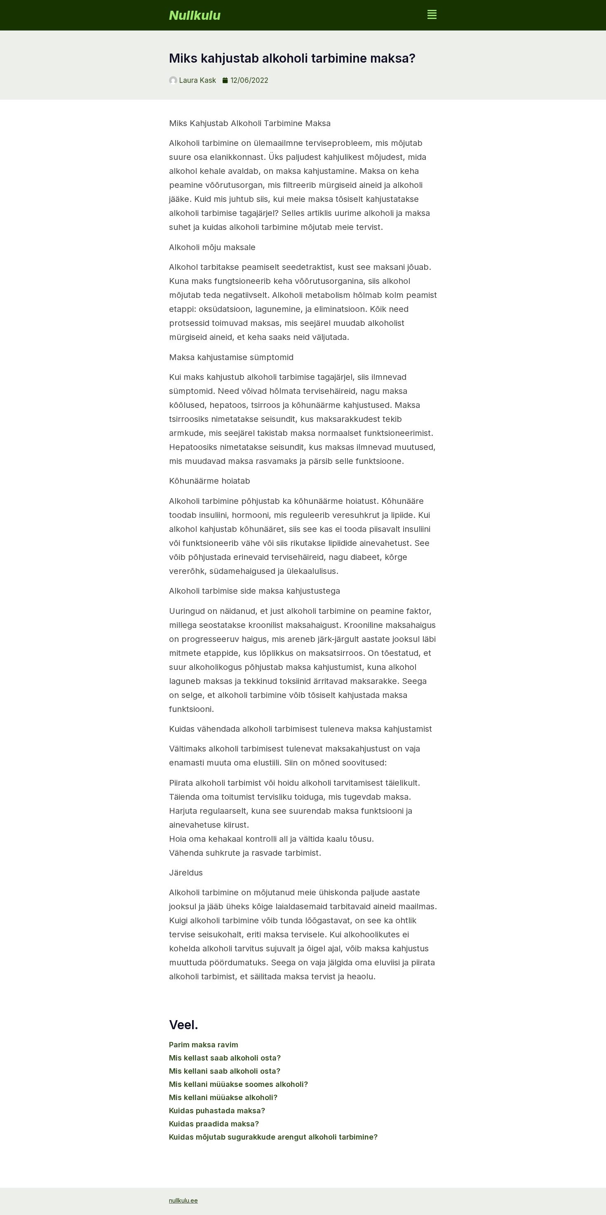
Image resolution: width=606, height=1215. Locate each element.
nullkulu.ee (183, 1200)
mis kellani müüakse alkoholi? (223, 1097)
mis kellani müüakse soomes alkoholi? (238, 1084)
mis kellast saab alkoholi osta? (225, 1057)
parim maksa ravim (203, 1044)
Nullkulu (195, 15)
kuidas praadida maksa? (214, 1123)
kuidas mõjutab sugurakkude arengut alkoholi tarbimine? (273, 1137)
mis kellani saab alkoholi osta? (224, 1071)
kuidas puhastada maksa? (217, 1110)
